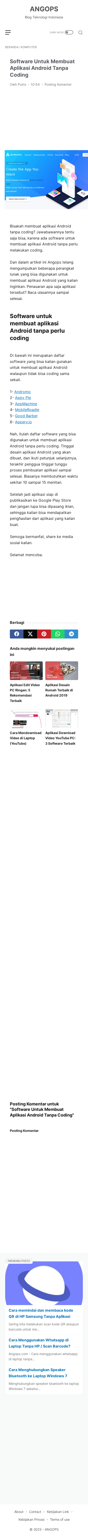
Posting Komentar (58, 84)
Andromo (22, 391)
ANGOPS (44, 9)
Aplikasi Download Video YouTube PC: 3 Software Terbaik (60, 738)
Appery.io (23, 422)
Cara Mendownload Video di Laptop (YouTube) (26, 738)
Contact (35, 1512)
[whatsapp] (58, 634)
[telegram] (71, 634)
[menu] (10, 32)
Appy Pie (23, 397)
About (18, 1512)
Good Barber (26, 415)
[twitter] (30, 634)
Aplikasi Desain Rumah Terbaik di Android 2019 (59, 690)
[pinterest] (44, 634)
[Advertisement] (44, 118)
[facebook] (16, 634)
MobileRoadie (27, 409)
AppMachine (26, 403)
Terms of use (60, 1519)
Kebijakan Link (58, 1512)
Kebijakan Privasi (31, 1519)
